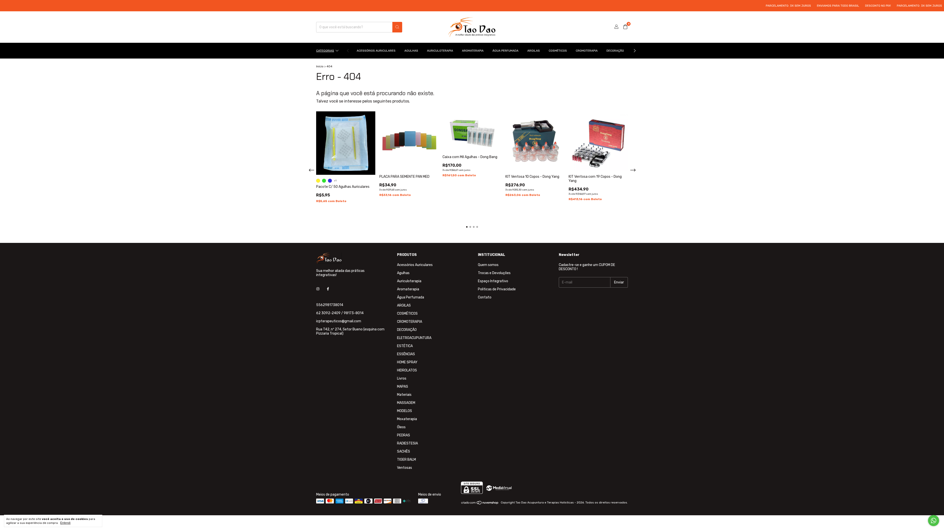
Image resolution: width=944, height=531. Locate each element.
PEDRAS (403, 435)
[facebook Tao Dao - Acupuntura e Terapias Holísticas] (328, 289)
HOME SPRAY (407, 362)
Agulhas (411, 50)
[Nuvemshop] (480, 503)
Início (320, 66)
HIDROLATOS (407, 370)
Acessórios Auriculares (376, 50)
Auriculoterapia (440, 50)
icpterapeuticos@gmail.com (338, 321)
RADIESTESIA (407, 443)
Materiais (404, 395)
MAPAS (402, 386)
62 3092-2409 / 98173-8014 (340, 313)
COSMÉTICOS (558, 50)
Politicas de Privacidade (497, 289)
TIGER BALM (406, 459)
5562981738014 (329, 305)
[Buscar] (397, 27)
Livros (401, 378)
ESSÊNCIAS (406, 354)
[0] (625, 27)
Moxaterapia (407, 419)
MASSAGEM (406, 403)
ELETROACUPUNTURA (414, 338)
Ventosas (404, 468)
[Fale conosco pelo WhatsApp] (933, 520)
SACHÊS (403, 451)
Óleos (401, 427)
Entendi (65, 523)
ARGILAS (533, 50)
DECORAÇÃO (615, 50)
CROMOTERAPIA (587, 50)
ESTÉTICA (405, 346)
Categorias (325, 50)
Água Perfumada (505, 50)
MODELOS (404, 411)
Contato (484, 297)
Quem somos (488, 265)
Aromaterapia (473, 50)
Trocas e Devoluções (494, 273)
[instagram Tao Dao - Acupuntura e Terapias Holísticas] (318, 289)
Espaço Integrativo (493, 281)
